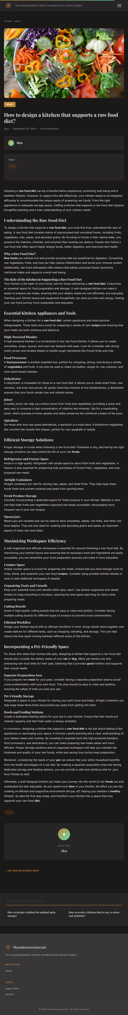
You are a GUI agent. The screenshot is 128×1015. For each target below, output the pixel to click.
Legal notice (12, 988)
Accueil (8, 21)
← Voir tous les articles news (21, 870)
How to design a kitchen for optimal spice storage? (32, 914)
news (17, 21)
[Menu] (119, 5)
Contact (9, 994)
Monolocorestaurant (29, 947)
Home (8, 970)
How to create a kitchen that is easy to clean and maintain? (94, 914)
